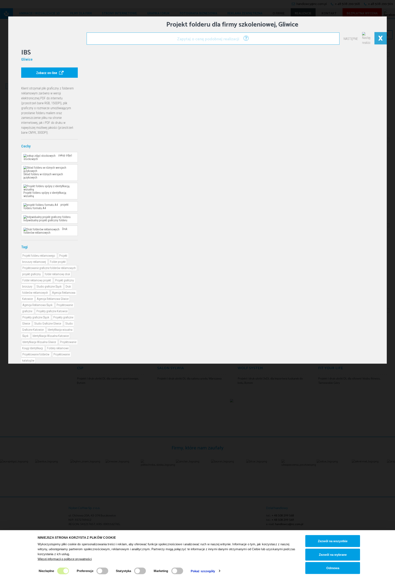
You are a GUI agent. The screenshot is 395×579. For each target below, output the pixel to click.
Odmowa (332, 568)
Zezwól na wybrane (333, 554)
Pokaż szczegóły (203, 571)
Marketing (161, 570)
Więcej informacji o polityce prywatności (65, 558)
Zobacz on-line (47, 73)
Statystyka (123, 570)
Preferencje (85, 570)
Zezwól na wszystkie (332, 541)
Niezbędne (46, 570)
